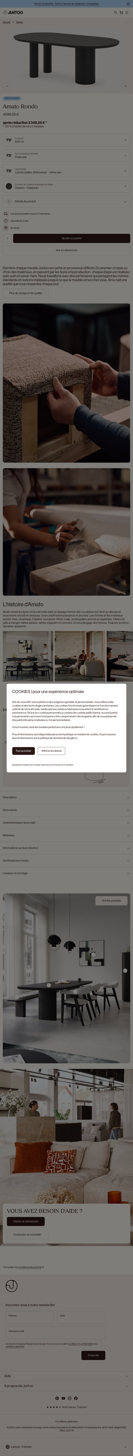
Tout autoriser (23, 750)
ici (76, 737)
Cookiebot (68, 765)
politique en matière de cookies (81, 734)
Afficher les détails (51, 750)
